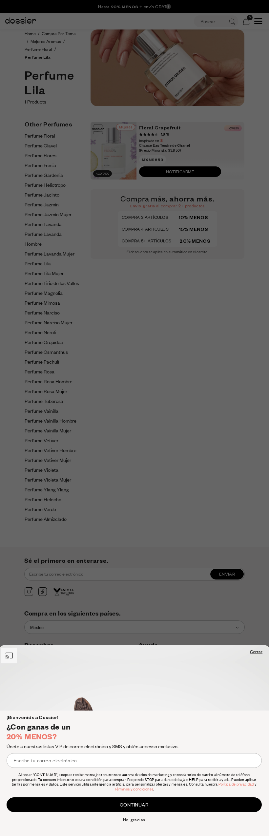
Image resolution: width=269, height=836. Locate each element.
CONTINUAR (134, 805)
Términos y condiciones (133, 789)
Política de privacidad (236, 784)
